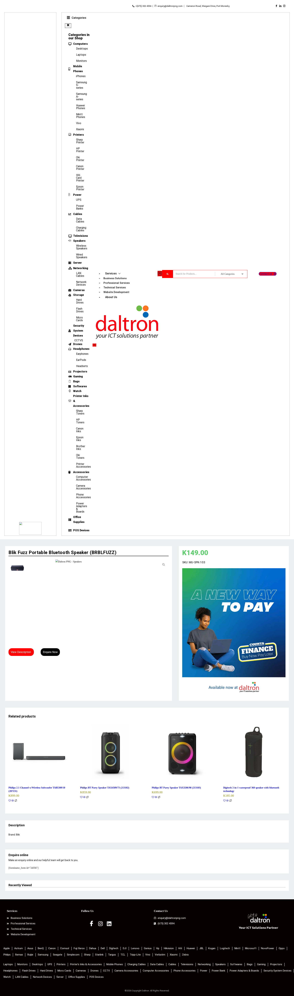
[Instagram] (284, 6)
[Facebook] (276, 6)
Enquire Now (50, 652)
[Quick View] (13, 801)
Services (111, 273)
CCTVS (78, 340)
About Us (111, 297)
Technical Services (114, 287)
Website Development (116, 292)
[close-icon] (68, 25)
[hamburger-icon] (160, 273)
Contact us (265, 273)
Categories (79, 17)
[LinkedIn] (280, 6)
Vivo (78, 123)
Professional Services (116, 282)
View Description (21, 652)
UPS (78, 199)
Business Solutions (115, 278)
